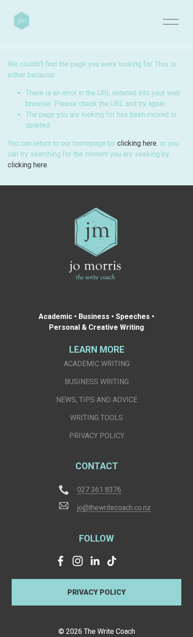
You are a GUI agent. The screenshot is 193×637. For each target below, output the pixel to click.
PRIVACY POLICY (96, 592)
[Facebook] (60, 561)
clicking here (137, 143)
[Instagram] (77, 561)
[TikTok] (111, 561)
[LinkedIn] (94, 561)
